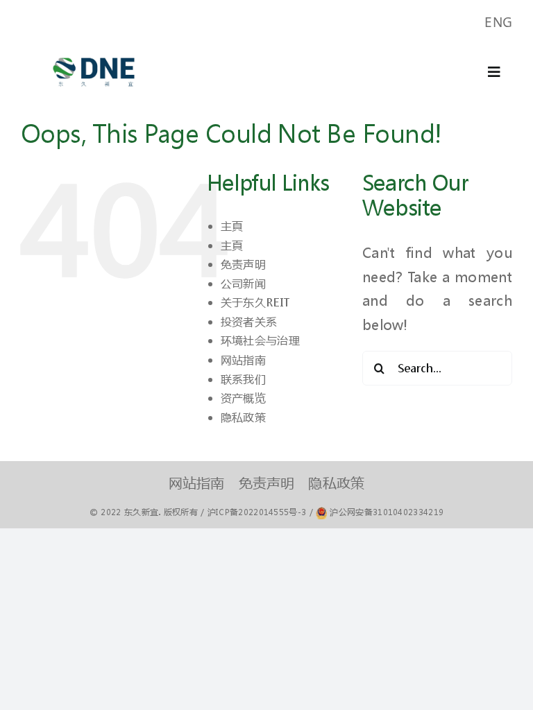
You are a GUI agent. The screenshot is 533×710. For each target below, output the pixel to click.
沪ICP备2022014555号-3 (257, 512)
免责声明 (243, 264)
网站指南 (243, 359)
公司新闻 (243, 283)
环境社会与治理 (260, 340)
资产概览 (243, 397)
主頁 (232, 225)
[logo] (94, 51)
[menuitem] (498, 22)
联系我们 (243, 379)
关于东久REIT (255, 302)
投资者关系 (249, 321)
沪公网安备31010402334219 (386, 512)
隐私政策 (243, 417)
